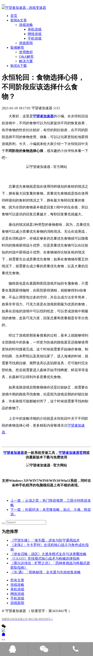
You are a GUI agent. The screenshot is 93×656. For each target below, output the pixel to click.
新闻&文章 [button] (18, 20)
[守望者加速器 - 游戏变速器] (46, 8)
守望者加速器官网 (72, 453)
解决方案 (26, 61)
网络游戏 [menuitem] (35, 34)
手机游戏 (17, 598)
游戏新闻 (26, 43)
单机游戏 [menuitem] (35, 29)
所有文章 (17, 580)
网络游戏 (17, 594)
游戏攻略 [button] (26, 25)
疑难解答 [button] (17, 47)
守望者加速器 (43, 116)
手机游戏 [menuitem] (35, 38)
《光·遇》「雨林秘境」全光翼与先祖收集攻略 (45, 572)
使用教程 (26, 52)
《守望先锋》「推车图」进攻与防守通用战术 (45, 540)
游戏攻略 (17, 585)
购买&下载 (18, 66)
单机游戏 (17, 589)
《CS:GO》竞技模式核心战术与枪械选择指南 (45, 558)
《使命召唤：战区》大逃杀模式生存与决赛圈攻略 (48, 554)
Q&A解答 (26, 56)
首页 (13, 16)
